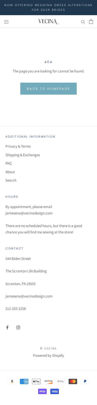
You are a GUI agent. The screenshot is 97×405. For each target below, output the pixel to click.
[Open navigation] (6, 21)
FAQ (8, 163)
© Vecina (48, 348)
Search (10, 180)
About (10, 171)
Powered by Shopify (48, 355)
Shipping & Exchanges (22, 154)
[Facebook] (7, 327)
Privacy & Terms (18, 146)
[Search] (83, 21)
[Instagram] (18, 327)
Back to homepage (48, 88)
